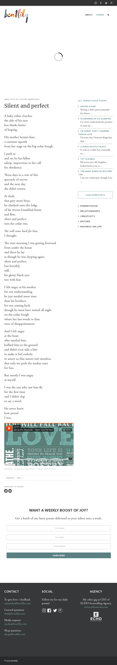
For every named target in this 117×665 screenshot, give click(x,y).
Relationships (90, 211)
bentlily (8, 468)
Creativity (87, 216)
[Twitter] (6, 491)
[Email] (10, 491)
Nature (24, 99)
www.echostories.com (96, 607)
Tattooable (87, 159)
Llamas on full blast (93, 147)
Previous (10, 478)
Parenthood (33, 99)
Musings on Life (91, 226)
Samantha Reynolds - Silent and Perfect (35, 468)
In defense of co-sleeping (95, 119)
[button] (108, 15)
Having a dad (88, 106)
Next (19, 478)
